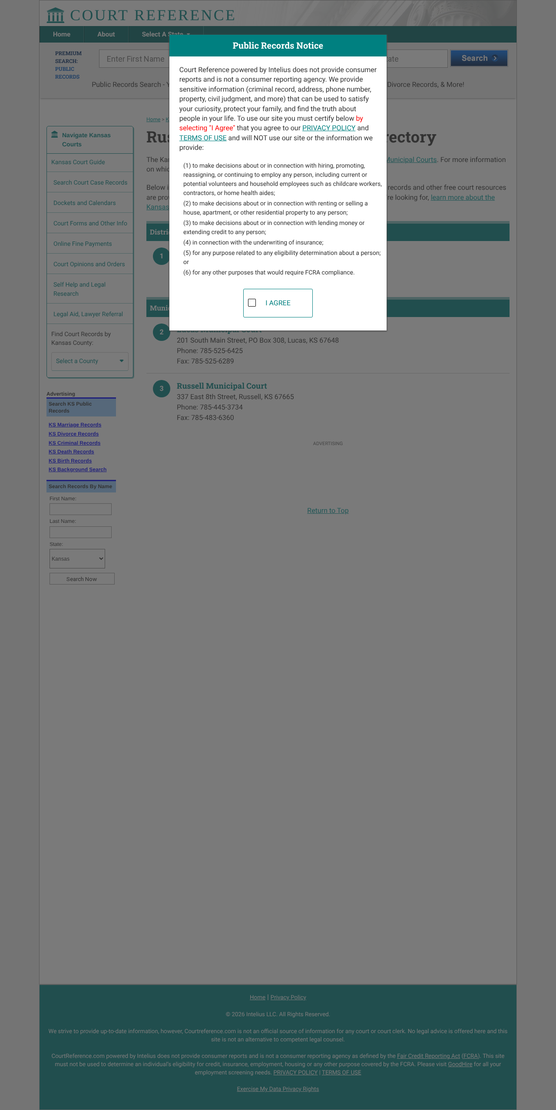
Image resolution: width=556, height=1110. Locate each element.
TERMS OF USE (203, 138)
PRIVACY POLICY (328, 128)
